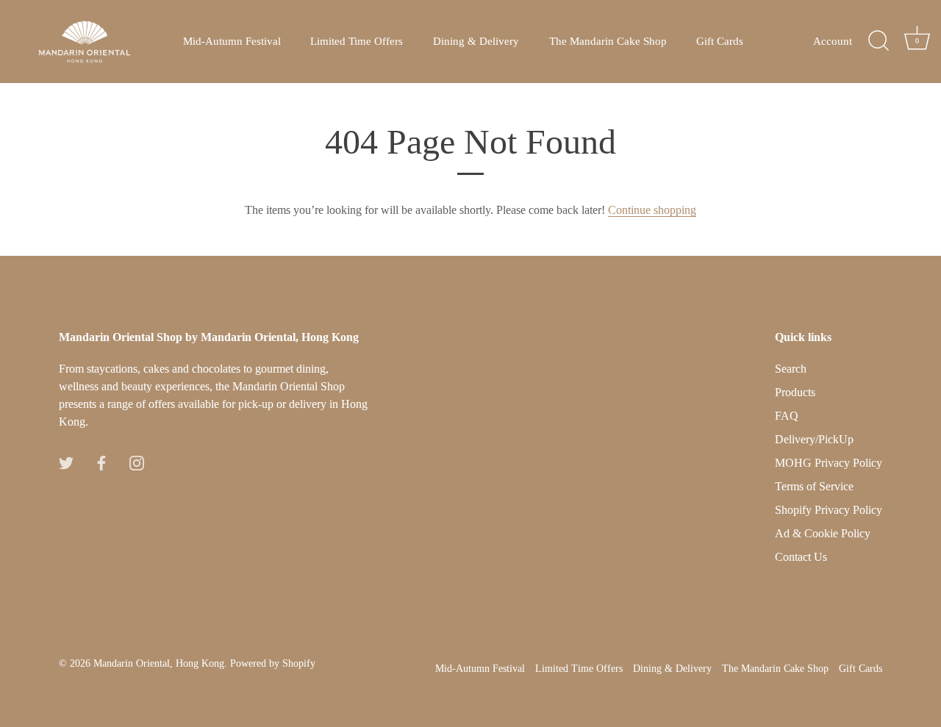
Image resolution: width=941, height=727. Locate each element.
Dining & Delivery (476, 41)
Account (832, 41)
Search (790, 368)
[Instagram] (136, 461)
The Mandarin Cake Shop (608, 41)
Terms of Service (814, 486)
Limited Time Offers (356, 41)
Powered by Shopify (272, 663)
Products (795, 392)
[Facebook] (101, 461)
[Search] (878, 41)
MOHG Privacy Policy (828, 462)
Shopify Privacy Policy (828, 510)
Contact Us (801, 557)
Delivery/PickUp (814, 439)
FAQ (786, 415)
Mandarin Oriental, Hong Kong (158, 663)
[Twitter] (66, 461)
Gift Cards (719, 41)
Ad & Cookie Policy (822, 533)
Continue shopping (652, 210)
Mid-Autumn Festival (232, 41)
